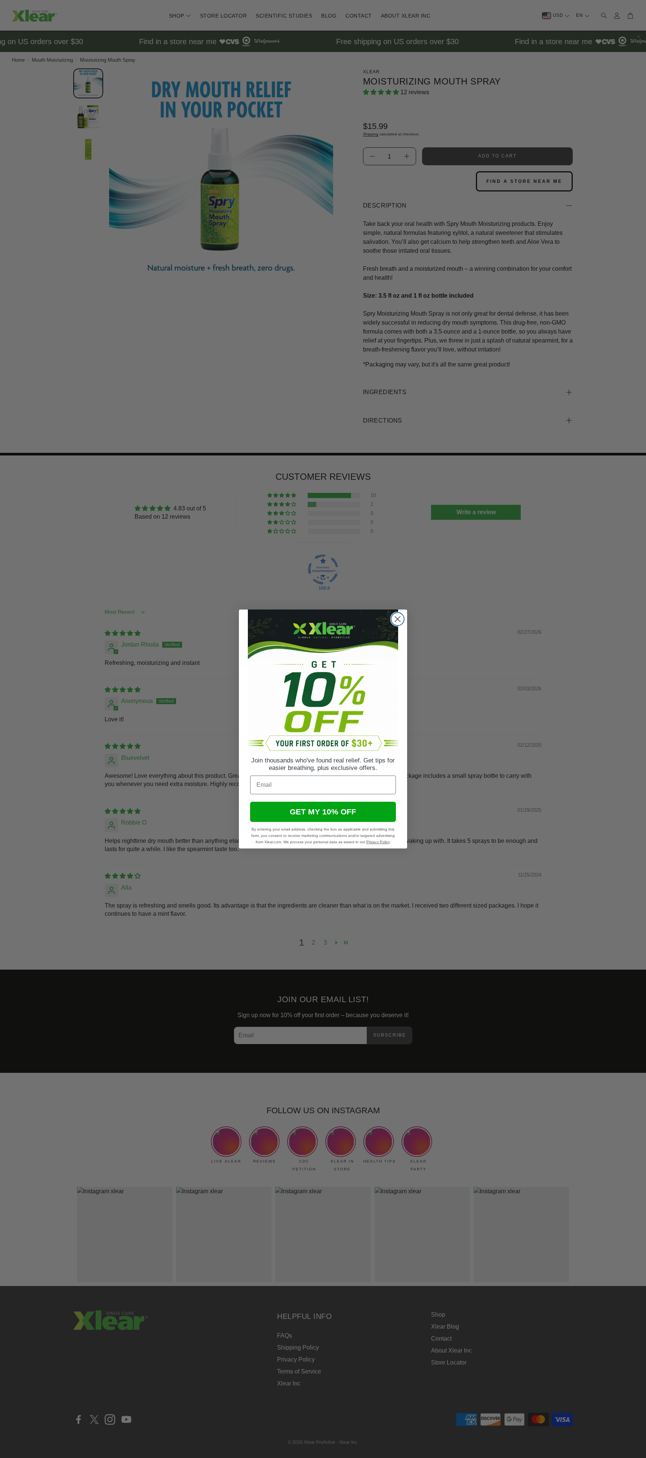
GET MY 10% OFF (323, 811)
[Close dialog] (397, 619)
